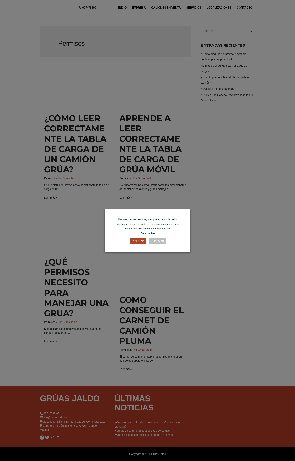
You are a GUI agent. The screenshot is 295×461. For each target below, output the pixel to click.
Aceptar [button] (138, 241)
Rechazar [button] (157, 241)
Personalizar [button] (148, 233)
